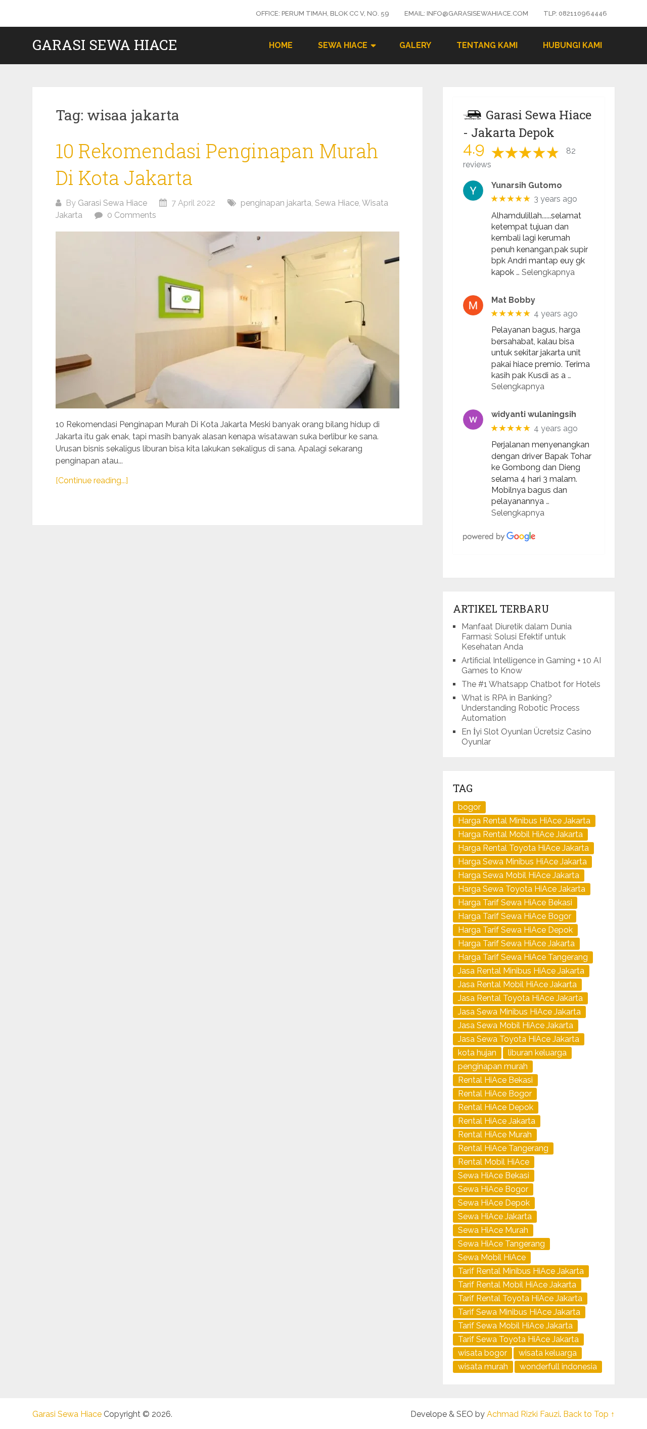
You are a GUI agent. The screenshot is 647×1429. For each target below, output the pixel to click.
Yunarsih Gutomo (526, 185)
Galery (415, 45)
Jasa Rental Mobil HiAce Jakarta (517, 984)
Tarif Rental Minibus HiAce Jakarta (521, 1271)
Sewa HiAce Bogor (493, 1189)
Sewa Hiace (342, 45)
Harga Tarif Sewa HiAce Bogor (514, 916)
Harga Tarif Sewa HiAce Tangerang (523, 957)
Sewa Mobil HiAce (492, 1257)
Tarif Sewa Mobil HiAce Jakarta (515, 1325)
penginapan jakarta (276, 203)
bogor (469, 807)
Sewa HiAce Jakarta (495, 1216)
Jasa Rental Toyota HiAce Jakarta (520, 998)
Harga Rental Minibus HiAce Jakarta (524, 820)
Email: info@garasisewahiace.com (466, 13)
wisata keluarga (548, 1353)
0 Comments (131, 215)
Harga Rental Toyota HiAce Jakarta (523, 848)
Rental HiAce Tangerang (503, 1148)
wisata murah (483, 1366)
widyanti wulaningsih (533, 414)
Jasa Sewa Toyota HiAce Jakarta (518, 1039)
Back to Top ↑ (589, 1414)
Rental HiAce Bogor (495, 1093)
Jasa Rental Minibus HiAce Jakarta (521, 971)
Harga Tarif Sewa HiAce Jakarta (516, 943)
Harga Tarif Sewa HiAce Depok (515, 930)
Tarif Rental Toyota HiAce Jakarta (520, 1298)
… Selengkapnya (545, 272)
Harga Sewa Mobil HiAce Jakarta (518, 875)
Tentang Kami (487, 45)
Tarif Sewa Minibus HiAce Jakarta (519, 1312)
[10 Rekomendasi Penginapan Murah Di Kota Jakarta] (227, 320)
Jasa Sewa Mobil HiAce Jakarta (515, 1025)
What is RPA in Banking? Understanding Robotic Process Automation (520, 708)
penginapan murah (493, 1066)
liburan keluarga (537, 1052)
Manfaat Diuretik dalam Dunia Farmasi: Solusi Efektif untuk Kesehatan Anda (516, 637)
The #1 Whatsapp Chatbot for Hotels (530, 684)
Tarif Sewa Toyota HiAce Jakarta (518, 1339)
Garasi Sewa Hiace (104, 45)
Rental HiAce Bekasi (495, 1080)
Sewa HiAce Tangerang (501, 1244)
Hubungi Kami (572, 45)
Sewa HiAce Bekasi (493, 1175)
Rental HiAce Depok (495, 1107)
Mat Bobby (513, 300)
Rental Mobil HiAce (493, 1162)
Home (281, 45)
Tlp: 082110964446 (575, 13)
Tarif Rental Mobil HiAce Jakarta (517, 1284)
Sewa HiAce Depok (494, 1203)
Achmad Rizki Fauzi (523, 1414)
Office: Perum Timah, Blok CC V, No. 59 (322, 13)
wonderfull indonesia (558, 1366)
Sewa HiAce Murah (493, 1230)
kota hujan (477, 1052)
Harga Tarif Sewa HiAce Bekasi (515, 902)
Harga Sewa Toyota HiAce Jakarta (521, 889)
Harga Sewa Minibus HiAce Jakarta (522, 861)
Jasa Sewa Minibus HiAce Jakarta (519, 1012)
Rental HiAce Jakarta (496, 1121)
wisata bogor (482, 1353)
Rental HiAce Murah (495, 1134)
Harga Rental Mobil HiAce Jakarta (520, 834)
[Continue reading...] (92, 480)
